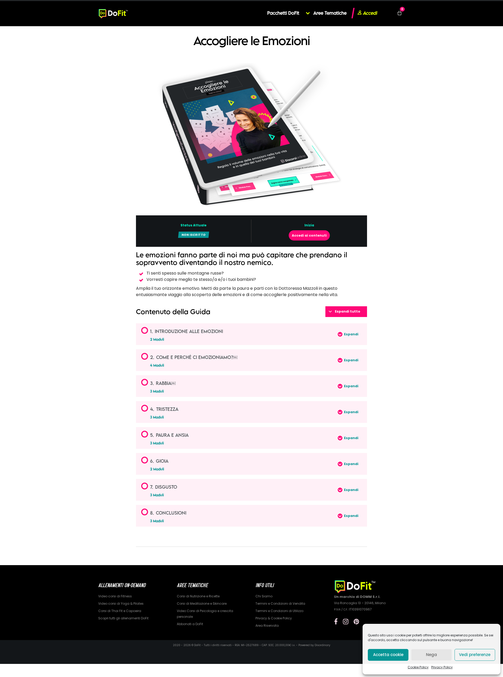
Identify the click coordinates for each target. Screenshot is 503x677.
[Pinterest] (356, 621)
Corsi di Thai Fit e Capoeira (119, 611)
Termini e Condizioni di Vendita (280, 603)
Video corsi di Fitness (115, 596)
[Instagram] (345, 621)
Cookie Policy (418, 667)
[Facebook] (336, 621)
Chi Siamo (263, 596)
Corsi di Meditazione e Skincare (202, 603)
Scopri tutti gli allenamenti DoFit (123, 618)
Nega (431, 654)
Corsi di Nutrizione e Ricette (198, 596)
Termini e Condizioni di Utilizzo (279, 611)
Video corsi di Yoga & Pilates (121, 603)
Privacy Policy (442, 667)
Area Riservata (267, 625)
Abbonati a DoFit (190, 624)
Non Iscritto (193, 235)
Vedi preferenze (474, 654)
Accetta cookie (388, 654)
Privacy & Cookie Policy (273, 618)
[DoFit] (113, 13)
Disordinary (322, 645)
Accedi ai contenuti (309, 235)
